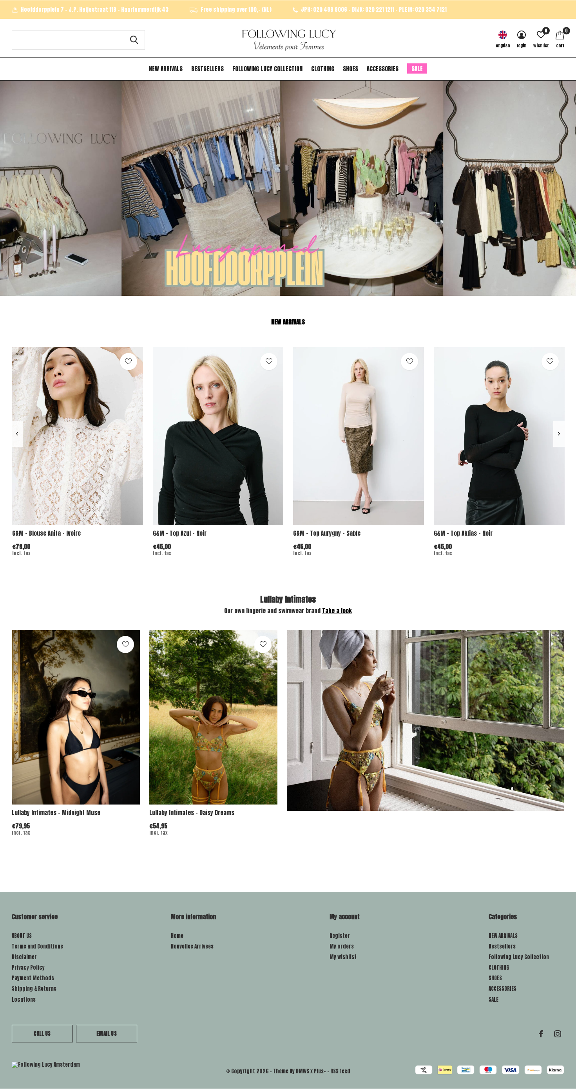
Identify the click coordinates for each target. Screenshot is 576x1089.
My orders (342, 946)
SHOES (350, 68)
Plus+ (320, 1071)
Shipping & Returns (34, 988)
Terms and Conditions (37, 946)
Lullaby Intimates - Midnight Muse (56, 812)
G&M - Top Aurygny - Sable (326, 533)
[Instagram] (557, 1033)
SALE (417, 68)
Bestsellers (207, 68)
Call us (42, 1033)
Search (134, 40)
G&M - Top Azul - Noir (179, 533)
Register (340, 936)
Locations (24, 999)
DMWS (302, 1071)
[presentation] (17, 434)
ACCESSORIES (382, 68)
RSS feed (340, 1071)
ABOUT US (22, 936)
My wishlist (343, 957)
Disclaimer (24, 957)
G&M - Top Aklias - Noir (463, 533)
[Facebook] (541, 1033)
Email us (106, 1033)
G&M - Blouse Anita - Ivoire (46, 533)
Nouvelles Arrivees (192, 946)
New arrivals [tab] (288, 321)
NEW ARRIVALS (166, 68)
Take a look (337, 610)
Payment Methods (33, 978)
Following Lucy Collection (267, 68)
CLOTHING (322, 68)
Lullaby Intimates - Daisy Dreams (191, 812)
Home (177, 936)
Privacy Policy (28, 967)
